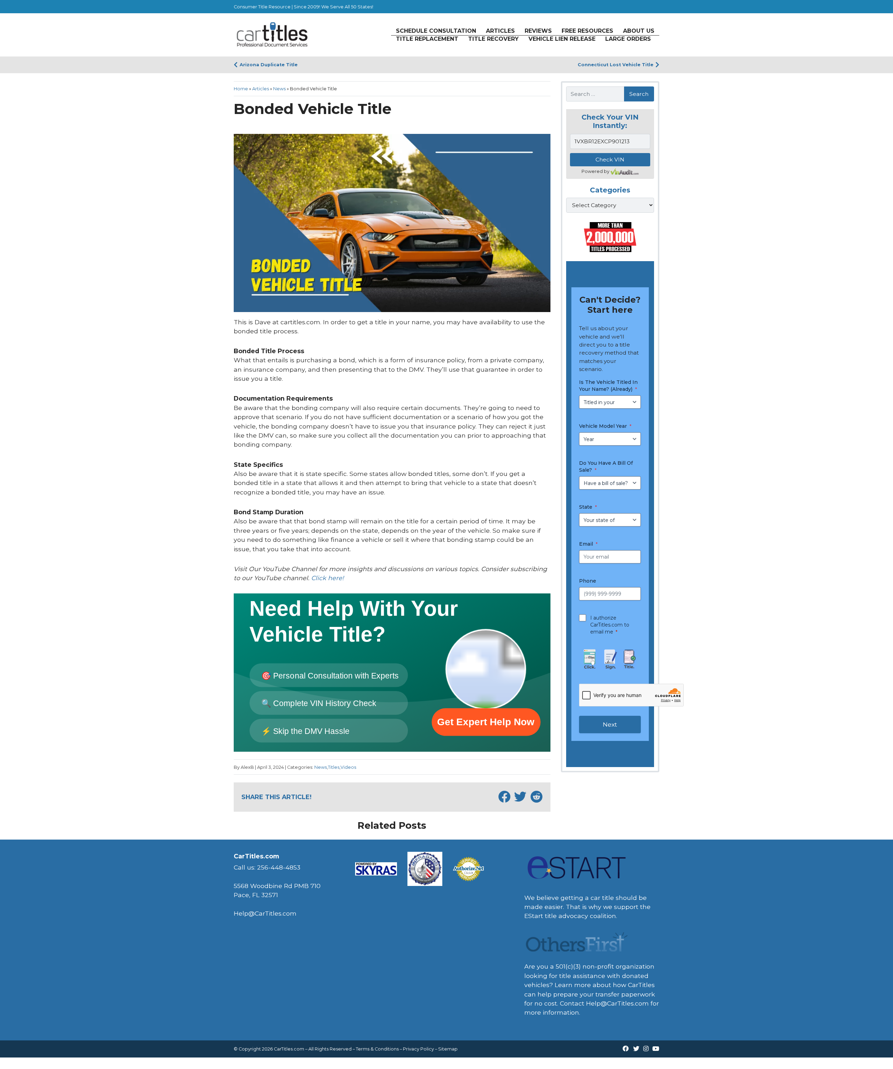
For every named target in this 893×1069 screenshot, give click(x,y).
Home (241, 88)
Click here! (327, 578)
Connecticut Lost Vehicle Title (615, 64)
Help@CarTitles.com (617, 1003)
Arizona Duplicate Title (269, 64)
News (279, 88)
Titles (333, 767)
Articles (260, 88)
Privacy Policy (418, 1049)
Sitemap (448, 1049)
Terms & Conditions (377, 1049)
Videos (348, 767)
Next (610, 724)
